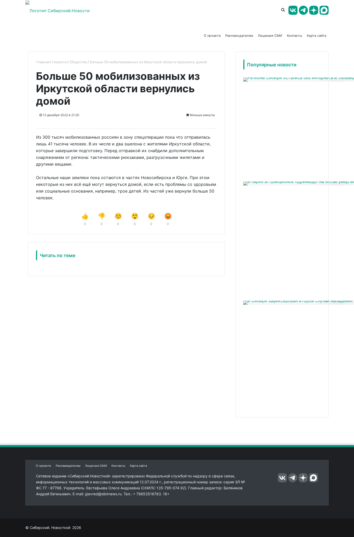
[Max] (324, 10)
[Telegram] (303, 10)
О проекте (212, 36)
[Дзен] (313, 10)
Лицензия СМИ (270, 36)
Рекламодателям (239, 36)
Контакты (294, 36)
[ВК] (293, 10)
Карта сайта (316, 36)
